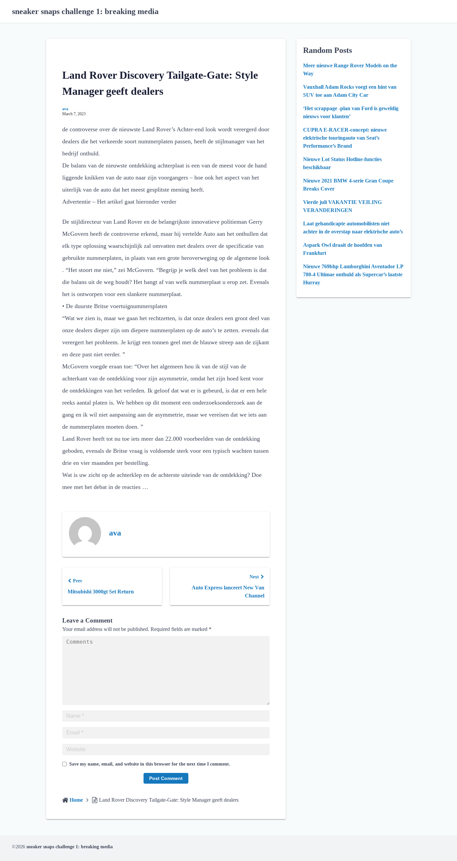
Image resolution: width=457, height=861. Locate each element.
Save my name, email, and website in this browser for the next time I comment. (149, 764)
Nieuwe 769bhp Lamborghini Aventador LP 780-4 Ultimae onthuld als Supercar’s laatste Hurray (353, 274)
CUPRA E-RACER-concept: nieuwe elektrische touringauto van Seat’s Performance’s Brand (345, 138)
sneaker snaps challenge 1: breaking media (85, 11)
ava (65, 108)
